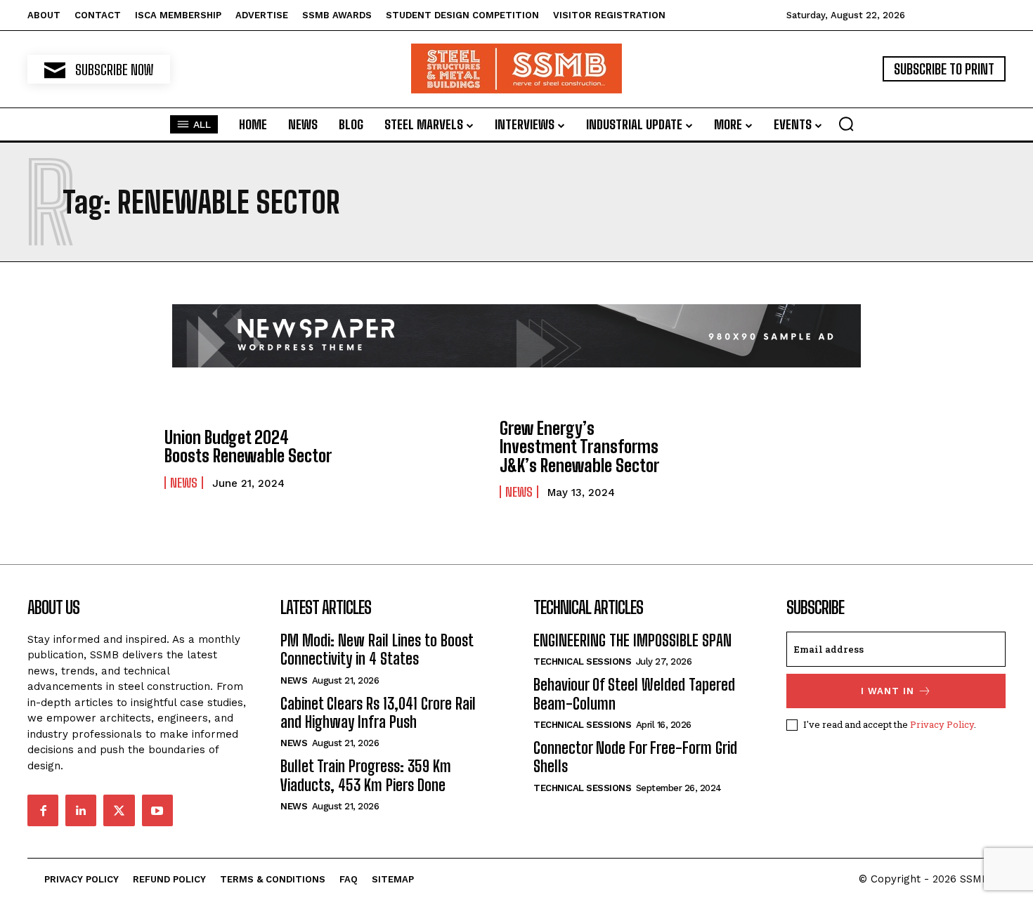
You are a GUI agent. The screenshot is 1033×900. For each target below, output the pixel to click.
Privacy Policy (942, 724)
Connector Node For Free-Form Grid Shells (635, 757)
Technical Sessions (582, 661)
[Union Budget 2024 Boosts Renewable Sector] (88, 459)
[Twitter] (118, 810)
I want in (887, 691)
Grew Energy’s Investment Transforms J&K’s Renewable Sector (579, 447)
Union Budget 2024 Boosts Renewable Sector (248, 446)
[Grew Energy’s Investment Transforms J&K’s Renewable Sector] (424, 459)
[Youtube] (157, 810)
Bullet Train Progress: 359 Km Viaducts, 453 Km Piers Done (365, 775)
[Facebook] (42, 810)
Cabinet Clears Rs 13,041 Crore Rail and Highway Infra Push (378, 712)
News (183, 482)
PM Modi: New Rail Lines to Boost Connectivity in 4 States (377, 649)
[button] (846, 124)
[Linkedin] (80, 810)
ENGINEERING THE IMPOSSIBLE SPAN (632, 640)
